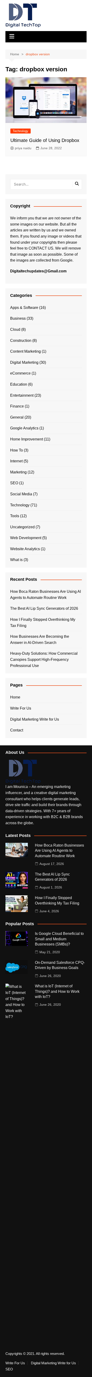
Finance (17, 406)
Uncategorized (22, 527)
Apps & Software (24, 308)
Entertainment (21, 395)
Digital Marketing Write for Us (34, 719)
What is (16, 560)
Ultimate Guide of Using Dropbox (44, 140)
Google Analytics (24, 428)
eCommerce (20, 373)
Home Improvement (26, 439)
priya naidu (23, 148)
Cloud (15, 329)
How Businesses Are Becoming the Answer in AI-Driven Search (39, 639)
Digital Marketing (24, 362)
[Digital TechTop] (23, 772)
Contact (16, 730)
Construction (20, 341)
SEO (14, 483)
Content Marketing (25, 351)
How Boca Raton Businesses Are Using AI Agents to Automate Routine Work (45, 595)
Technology (20, 131)
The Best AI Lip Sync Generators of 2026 (44, 608)
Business (18, 318)
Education (18, 384)
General (17, 417)
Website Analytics (25, 549)
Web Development (25, 538)
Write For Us (20, 708)
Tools (14, 516)
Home (15, 697)
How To (16, 450)
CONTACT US (41, 248)
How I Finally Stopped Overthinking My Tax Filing (42, 623)
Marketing (18, 472)
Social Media (21, 494)
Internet (16, 461)
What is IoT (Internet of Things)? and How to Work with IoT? (57, 991)
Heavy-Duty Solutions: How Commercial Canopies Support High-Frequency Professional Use (44, 659)
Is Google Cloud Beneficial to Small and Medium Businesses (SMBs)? (59, 939)
